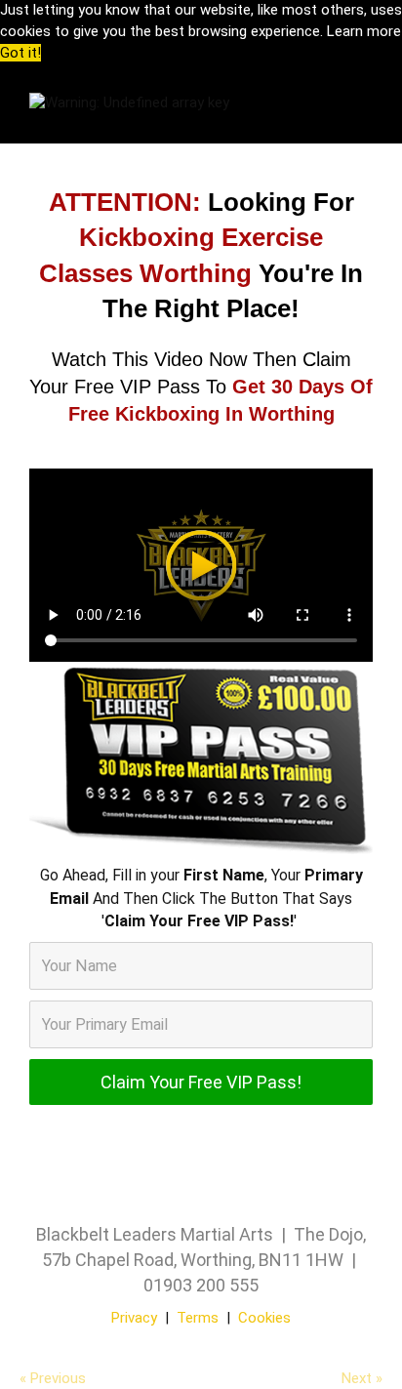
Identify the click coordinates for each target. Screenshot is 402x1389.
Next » (362, 1378)
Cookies (264, 1318)
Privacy (134, 1318)
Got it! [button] (20, 52)
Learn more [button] (364, 31)
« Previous (53, 1378)
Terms (198, 1318)
